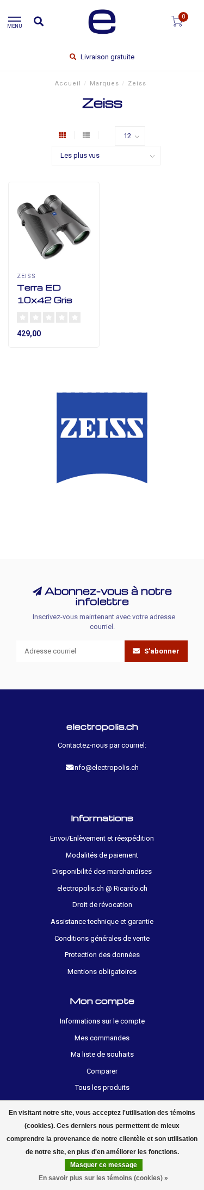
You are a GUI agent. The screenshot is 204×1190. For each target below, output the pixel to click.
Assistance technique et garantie (102, 921)
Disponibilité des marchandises (102, 871)
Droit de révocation (102, 905)
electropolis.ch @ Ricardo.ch (102, 888)
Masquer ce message (103, 1165)
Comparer (102, 1071)
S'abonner (161, 651)
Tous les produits (102, 1087)
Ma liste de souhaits (102, 1054)
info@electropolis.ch (106, 767)
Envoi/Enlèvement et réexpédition (102, 838)
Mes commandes (102, 1038)
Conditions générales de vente (102, 938)
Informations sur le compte (102, 1021)
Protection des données (102, 955)
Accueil (68, 83)
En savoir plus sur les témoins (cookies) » (103, 1178)
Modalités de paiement (102, 855)
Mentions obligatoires (102, 971)
